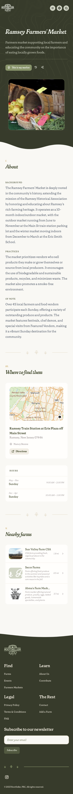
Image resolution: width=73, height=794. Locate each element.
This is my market (21, 67)
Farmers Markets (13, 687)
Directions (21, 451)
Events (8, 680)
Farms (7, 673)
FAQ (6, 718)
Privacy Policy (11, 705)
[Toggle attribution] (60, 417)
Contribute (45, 680)
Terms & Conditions (15, 711)
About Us (44, 673)
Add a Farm (45, 711)
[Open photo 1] (36, 104)
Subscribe (12, 750)
